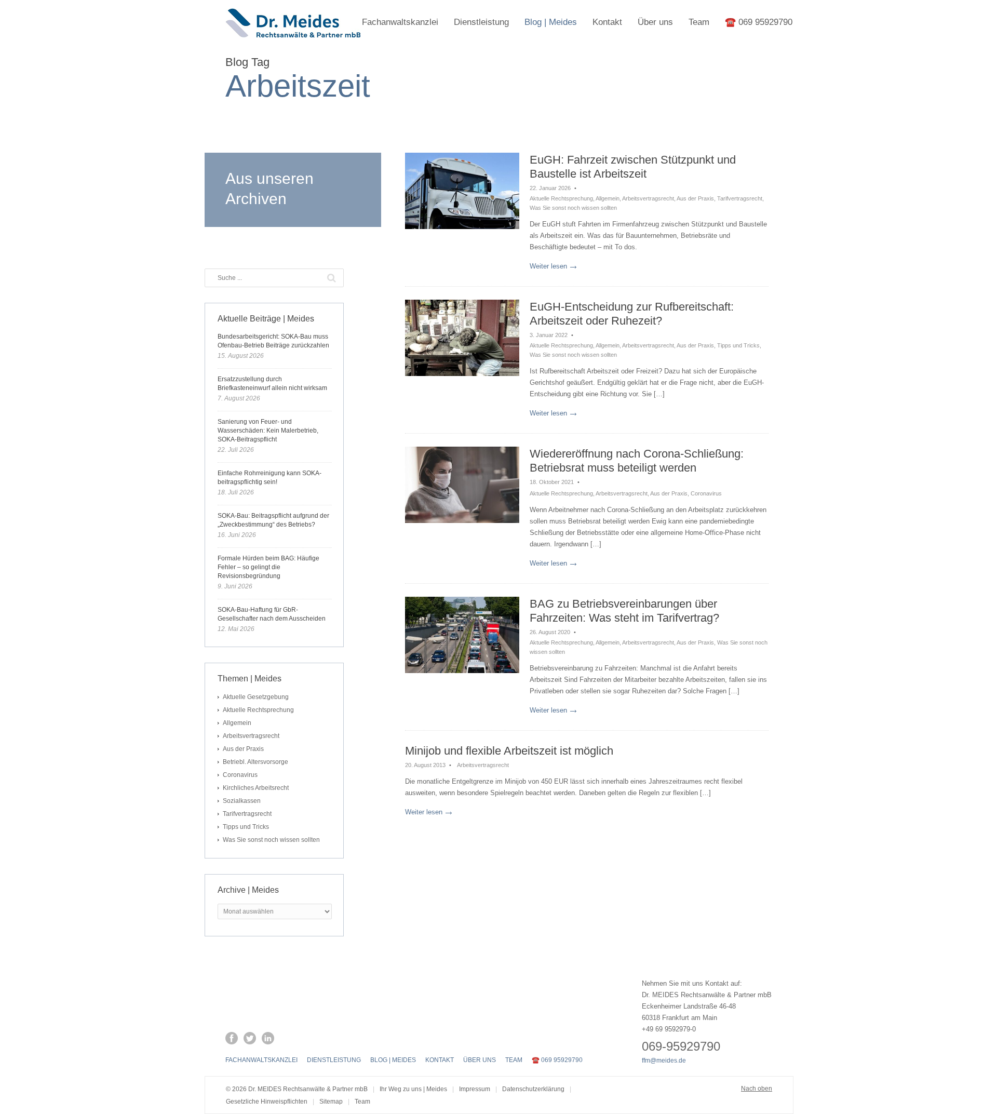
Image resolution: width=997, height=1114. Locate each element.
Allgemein (607, 198)
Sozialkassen (242, 800)
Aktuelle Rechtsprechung (561, 198)
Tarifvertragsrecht (739, 198)
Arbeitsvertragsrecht (648, 198)
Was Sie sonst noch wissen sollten (573, 208)
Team (699, 22)
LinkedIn (268, 1038)
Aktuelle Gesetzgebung (256, 697)
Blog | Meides (550, 22)
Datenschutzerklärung (533, 1089)
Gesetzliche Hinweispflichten (266, 1101)
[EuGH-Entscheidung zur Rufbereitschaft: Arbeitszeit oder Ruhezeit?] (462, 338)
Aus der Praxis (695, 198)
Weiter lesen (548, 266)
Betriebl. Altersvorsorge (255, 762)
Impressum (474, 1089)
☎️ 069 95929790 (758, 22)
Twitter (250, 1038)
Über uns (655, 22)
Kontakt (607, 22)
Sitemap (331, 1101)
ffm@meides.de (664, 1060)
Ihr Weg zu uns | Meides (413, 1089)
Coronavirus (706, 493)
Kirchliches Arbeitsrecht (256, 787)
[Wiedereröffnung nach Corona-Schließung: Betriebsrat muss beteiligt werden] (462, 485)
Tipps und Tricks (738, 345)
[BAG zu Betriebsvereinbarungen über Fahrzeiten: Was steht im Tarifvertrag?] (462, 635)
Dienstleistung (481, 22)
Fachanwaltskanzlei (400, 22)
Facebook (231, 1038)
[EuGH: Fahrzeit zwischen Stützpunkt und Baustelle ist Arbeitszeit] (462, 191)
